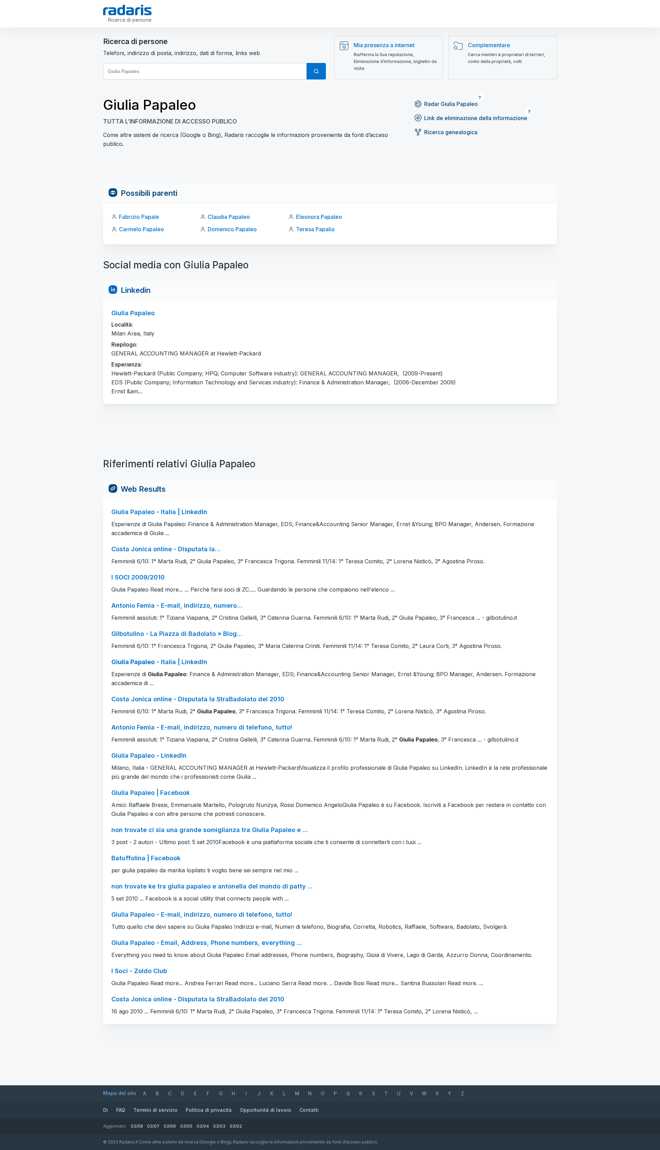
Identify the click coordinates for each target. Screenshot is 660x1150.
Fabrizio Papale (139, 216)
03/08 (137, 1126)
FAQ (120, 1110)
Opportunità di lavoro (265, 1110)
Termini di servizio (155, 1110)
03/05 (186, 1126)
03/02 (236, 1126)
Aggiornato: (114, 1126)
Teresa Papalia (315, 229)
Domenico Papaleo (232, 229)
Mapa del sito (119, 1093)
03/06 (170, 1126)
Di (105, 1110)
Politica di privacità (209, 1110)
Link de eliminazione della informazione (475, 118)
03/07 (153, 1126)
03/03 (219, 1126)
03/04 (203, 1126)
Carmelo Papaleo (141, 229)
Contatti (309, 1110)
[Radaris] (127, 10)
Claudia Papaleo (229, 216)
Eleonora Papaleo (319, 216)
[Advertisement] (330, 167)
